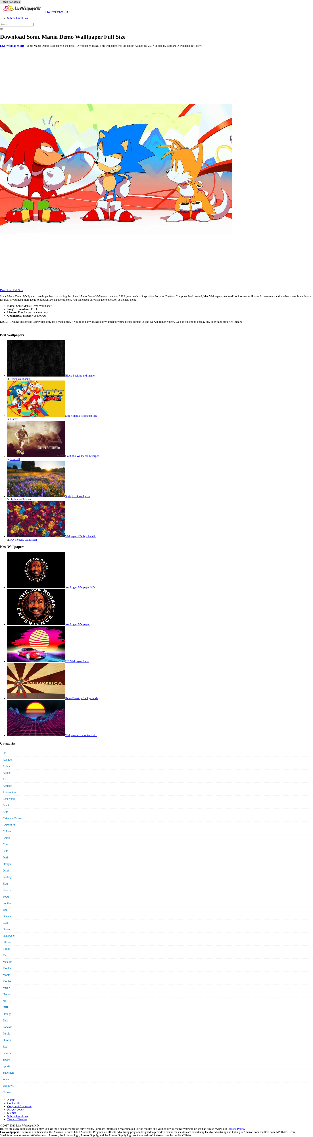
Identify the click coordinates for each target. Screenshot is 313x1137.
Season (7, 1053)
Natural (7, 994)
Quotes (7, 1040)
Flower (7, 890)
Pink (5, 1020)
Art (5, 779)
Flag (5, 883)
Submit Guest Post (17, 18)
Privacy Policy (15, 1109)
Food (6, 896)
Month (6, 974)
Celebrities (9, 824)
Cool (5, 844)
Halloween (9, 935)
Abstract (7, 759)
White (6, 1079)
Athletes (7, 785)
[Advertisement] (108, 75)
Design (7, 864)
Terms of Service (17, 1119)
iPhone (7, 942)
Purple (6, 1033)
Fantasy (7, 877)
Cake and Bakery (13, 818)
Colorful (7, 831)
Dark (6, 857)
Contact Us (13, 1103)
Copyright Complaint (19, 1106)
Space (6, 1059)
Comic (6, 837)
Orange (7, 1013)
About (10, 1099)
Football (15, 459)
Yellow (7, 1092)
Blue (5, 811)
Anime (7, 772)
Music (6, 987)
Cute (5, 850)
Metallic (7, 961)
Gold (6, 922)
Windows (8, 1085)
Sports (6, 1066)
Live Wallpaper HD (56, 11)
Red (5, 1046)
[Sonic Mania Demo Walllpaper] (116, 233)
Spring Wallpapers (20, 499)
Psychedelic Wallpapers (23, 539)
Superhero (8, 1072)
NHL (6, 1007)
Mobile (7, 968)
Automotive (9, 792)
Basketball (9, 798)
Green (6, 929)
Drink (6, 870)
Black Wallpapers (20, 378)
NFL (5, 1000)
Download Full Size (11, 290)
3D (4, 753)
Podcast (7, 1027)
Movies (7, 981)
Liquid (6, 948)
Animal (7, 766)
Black (6, 805)
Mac (5, 955)
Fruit (5, 909)
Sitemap (11, 1112)
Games (14, 419)
